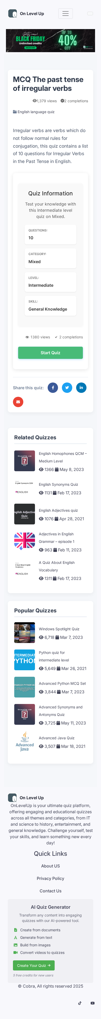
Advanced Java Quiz (57, 738)
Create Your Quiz (31, 965)
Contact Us (51, 890)
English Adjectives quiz (58, 510)
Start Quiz (50, 352)
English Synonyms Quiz (58, 484)
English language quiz (36, 112)
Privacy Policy (50, 878)
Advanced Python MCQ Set (62, 683)
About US (50, 865)
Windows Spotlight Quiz (59, 629)
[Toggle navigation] (65, 13)
